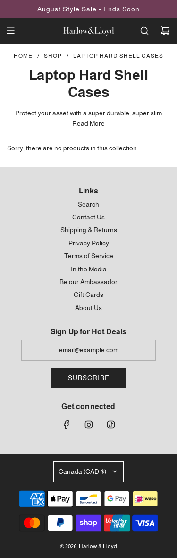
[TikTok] (111, 424)
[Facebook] (66, 424)
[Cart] (165, 30)
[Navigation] (10, 30)
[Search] (144, 30)
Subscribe (89, 378)
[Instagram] (88, 424)
